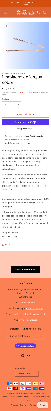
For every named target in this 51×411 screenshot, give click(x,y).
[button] (5, 12)
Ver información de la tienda (18, 143)
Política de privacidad (21, 401)
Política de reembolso (40, 397)
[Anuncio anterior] (5, 4)
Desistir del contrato (25, 269)
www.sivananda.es (28, 320)
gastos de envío (25, 92)
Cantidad (5, 99)
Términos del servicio (19, 405)
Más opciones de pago (26, 129)
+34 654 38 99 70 (34, 308)
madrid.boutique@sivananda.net (29, 314)
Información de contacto (20, 397)
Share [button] (7, 245)
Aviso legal (36, 401)
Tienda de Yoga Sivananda (23, 393)
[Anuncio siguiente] (46, 4)
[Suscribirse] (41, 336)
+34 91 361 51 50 (27, 302)
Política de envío (36, 405)
